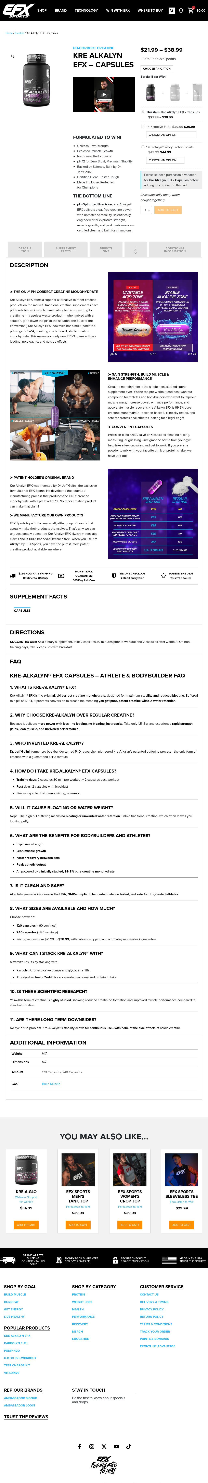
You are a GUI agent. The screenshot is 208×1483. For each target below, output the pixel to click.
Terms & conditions (156, 1324)
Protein (78, 1294)
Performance (83, 1316)
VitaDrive (12, 1373)
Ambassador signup (20, 1398)
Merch (77, 1331)
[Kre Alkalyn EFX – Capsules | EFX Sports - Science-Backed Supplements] (79, 1446)
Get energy (13, 1309)
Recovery (80, 1324)
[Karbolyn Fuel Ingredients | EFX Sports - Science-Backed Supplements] (175, 101)
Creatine (19, 33)
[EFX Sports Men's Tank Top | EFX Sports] (78, 1170)
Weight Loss (82, 1302)
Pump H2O (12, 1350)
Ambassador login (19, 1405)
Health (78, 1309)
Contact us (149, 1294)
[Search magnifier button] (171, 10)
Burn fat (11, 1302)
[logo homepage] (19, 10)
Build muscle (15, 1294)
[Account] (181, 10)
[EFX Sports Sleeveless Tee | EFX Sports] (181, 1170)
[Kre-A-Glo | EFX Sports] (26, 1170)
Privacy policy (152, 1309)
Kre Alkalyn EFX (17, 1336)
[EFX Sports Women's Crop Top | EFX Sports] (129, 1170)
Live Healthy (14, 1316)
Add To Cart (26, 1225)
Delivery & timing (154, 1302)
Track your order (155, 1331)
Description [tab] (25, 249)
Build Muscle (51, 1084)
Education (80, 1339)
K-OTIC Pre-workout (20, 1358)
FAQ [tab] (135, 250)
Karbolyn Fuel (160, 126)
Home (9, 33)
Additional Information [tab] (175, 249)
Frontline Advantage (157, 1346)
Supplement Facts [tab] (66, 249)
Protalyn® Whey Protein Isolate (172, 147)
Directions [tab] (106, 249)
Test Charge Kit (17, 1365)
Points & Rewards (154, 1339)
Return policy (152, 1316)
